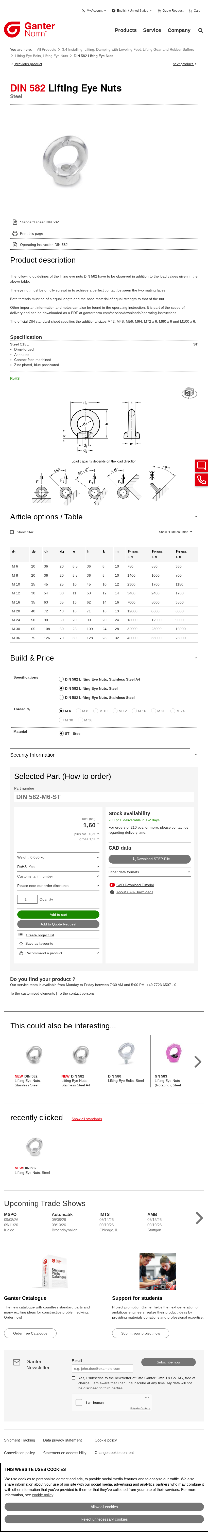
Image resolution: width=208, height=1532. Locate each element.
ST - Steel (73, 734)
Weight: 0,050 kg (30, 857)
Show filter (25, 532)
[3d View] (190, 393)
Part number (24, 788)
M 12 (123, 711)
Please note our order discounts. (43, 886)
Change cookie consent (114, 1452)
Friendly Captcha (140, 1408)
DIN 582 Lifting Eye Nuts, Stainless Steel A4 (102, 679)
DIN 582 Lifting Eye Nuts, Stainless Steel (100, 698)
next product (183, 64)
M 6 (68, 711)
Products (126, 30)
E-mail (77, 1361)
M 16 (142, 711)
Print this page (31, 233)
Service (152, 30)
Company (179, 30)
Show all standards (87, 1119)
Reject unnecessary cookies (104, 1519)
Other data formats (124, 872)
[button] (94, 11)
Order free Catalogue (30, 1333)
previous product (28, 64)
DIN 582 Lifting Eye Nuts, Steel (91, 688)
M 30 (69, 720)
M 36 (88, 720)
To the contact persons (76, 993)
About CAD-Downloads (134, 892)
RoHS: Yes (25, 867)
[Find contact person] (201, 466)
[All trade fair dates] (199, 1216)
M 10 (103, 711)
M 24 (181, 711)
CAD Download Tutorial (135, 885)
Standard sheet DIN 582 (39, 222)
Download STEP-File (153, 859)
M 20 (161, 711)
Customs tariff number (35, 876)
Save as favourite (39, 943)
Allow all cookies (104, 1507)
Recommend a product (43, 953)
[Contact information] (201, 479)
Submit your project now (140, 1333)
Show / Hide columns (173, 532)
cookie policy (42, 1495)
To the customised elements (32, 993)
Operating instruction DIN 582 (44, 245)
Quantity (46, 899)
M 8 (85, 711)
